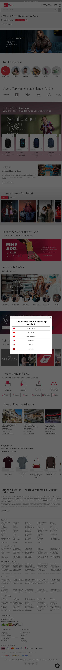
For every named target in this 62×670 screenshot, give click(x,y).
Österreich (31, 328)
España (31, 349)
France (31, 340)
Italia (31, 344)
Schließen (50, 317)
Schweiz (31, 332)
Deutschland (31, 336)
